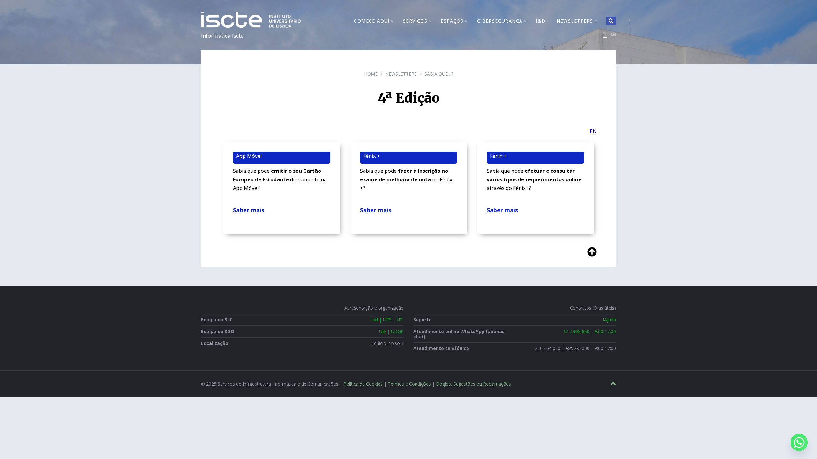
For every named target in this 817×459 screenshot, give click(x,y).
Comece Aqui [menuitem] (371, 21)
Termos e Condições (409, 384)
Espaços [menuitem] (452, 21)
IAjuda (609, 320)
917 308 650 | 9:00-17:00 (590, 331)
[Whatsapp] (799, 442)
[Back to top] (613, 383)
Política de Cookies (363, 384)
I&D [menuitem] (540, 21)
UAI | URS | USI (387, 320)
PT (605, 34)
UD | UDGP (391, 331)
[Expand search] (611, 21)
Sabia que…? (438, 74)
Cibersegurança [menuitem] (500, 21)
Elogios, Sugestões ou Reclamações (473, 384)
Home (371, 74)
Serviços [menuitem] (415, 21)
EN (613, 34)
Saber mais (248, 210)
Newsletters (401, 74)
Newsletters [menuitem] (575, 21)
